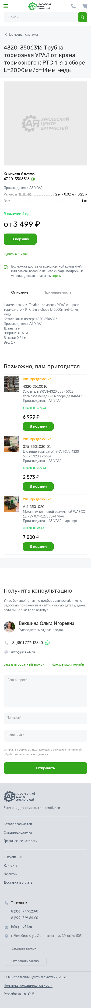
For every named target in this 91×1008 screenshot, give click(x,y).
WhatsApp (47, 643)
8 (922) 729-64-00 (24, 918)
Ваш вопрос (17, 680)
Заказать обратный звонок (24, 664)
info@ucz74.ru (23, 652)
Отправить (45, 768)
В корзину (20, 239)
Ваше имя (15, 735)
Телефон (14, 718)
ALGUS (29, 994)
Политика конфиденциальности (28, 985)
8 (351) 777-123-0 (73, 6)
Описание (19, 292)
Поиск (82, 17)
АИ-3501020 (33, 507)
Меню (5, 6)
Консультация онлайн (68, 664)
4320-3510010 (35, 386)
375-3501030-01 (37, 446)
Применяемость (57, 292)
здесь (56, 276)
